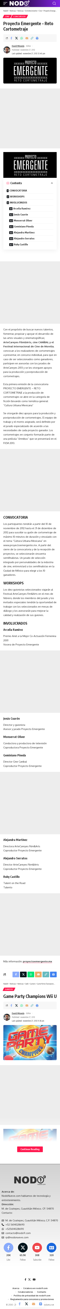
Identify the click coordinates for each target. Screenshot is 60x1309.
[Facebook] (8, 1252)
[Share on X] (16, 38)
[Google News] (51, 1252)
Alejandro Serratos (24, 238)
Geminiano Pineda (24, 226)
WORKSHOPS (17, 196)
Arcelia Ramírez (21, 208)
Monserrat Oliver (23, 220)
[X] (23, 1252)
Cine (7, 16)
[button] (6, 3)
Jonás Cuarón (21, 214)
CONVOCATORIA (18, 190)
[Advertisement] (30, 118)
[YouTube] (34, 1279)
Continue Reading (30, 1149)
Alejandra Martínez (24, 232)
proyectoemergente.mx (37, 961)
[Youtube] (37, 1252)
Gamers (9, 989)
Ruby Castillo (21, 244)
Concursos (19, 16)
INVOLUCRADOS (18, 202)
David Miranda (18, 46)
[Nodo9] (19, 3)
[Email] (26, 38)
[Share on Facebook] (11, 38)
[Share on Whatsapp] (21, 38)
